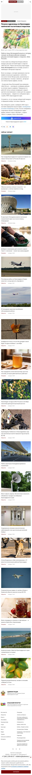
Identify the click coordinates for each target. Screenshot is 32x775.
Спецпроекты (20, 722)
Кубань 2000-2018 (21, 724)
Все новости (4, 712)
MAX (25, 121)
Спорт (2, 724)
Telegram (19, 749)
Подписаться (17, 118)
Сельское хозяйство (6, 736)
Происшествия (4, 722)
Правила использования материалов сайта (23, 741)
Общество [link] (3, 161)
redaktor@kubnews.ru (22, 756)
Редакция (19, 735)
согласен (16, 772)
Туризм (2, 734)
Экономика (3, 719)
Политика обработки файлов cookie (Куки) (22, 744)
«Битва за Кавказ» (21, 714)
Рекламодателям (21, 737)
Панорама (19, 712)
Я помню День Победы (22, 729)
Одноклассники (16, 749)
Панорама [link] (3, 191)
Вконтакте (13, 749)
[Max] (13, 127)
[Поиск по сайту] (30, 2)
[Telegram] (10, 127)
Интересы (3, 739)
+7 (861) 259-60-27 (8, 756)
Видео (2, 731)
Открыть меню (2, 2)
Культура (3, 727)
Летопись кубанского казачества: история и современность (22, 718)
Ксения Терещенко (21, 21)
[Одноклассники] (7, 127)
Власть (2, 717)
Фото (2, 729)
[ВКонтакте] (4, 127)
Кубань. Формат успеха (22, 727)
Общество (4, 21)
